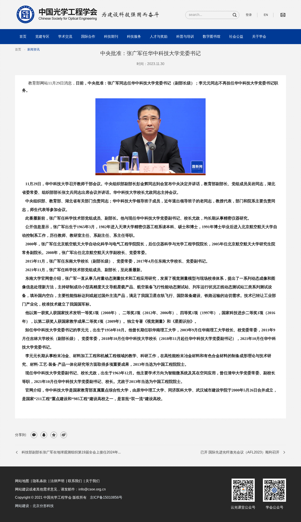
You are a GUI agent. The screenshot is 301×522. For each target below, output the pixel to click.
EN (266, 15)
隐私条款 (40, 481)
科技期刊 (111, 36)
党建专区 (42, 36)
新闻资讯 (33, 49)
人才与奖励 (158, 36)
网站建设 (22, 506)
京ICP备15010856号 (106, 497)
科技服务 (134, 36)
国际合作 (88, 36)
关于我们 (92, 481)
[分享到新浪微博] (63, 435)
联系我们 (75, 481)
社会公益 (236, 36)
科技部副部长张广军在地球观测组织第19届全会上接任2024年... (71, 452)
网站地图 (22, 481)
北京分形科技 (43, 506)
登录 (249, 15)
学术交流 (65, 36)
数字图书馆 (211, 36)
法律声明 (57, 481)
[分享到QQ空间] (53, 435)
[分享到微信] (34, 435)
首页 (22, 36)
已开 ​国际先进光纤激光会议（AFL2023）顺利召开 (240, 452)
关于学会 (259, 36)
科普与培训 (185, 36)
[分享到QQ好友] (44, 435)
